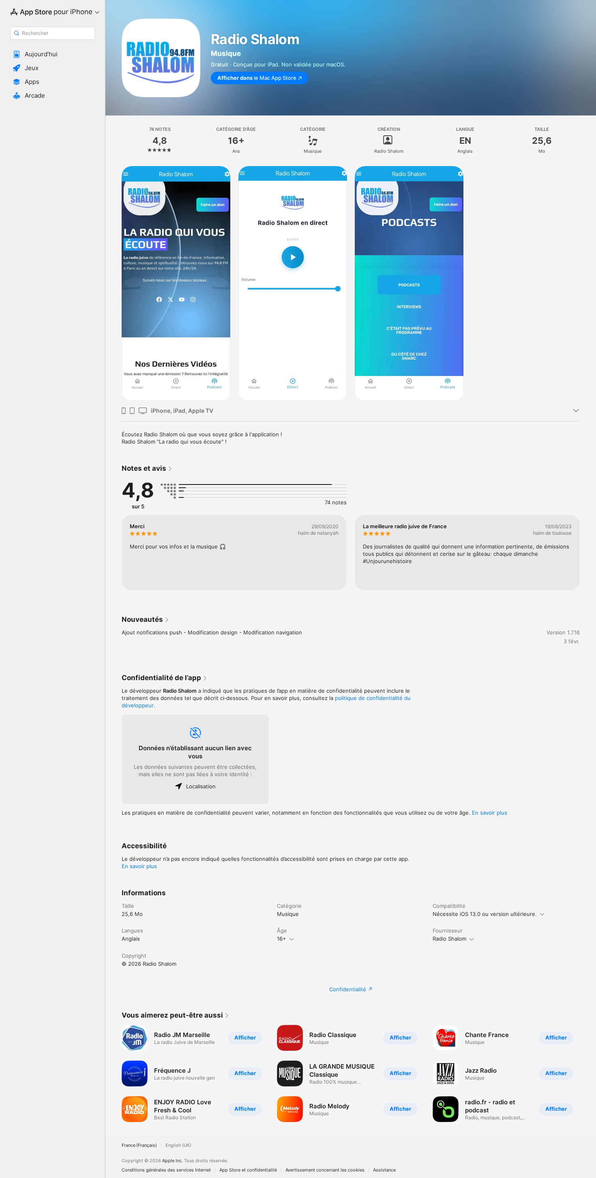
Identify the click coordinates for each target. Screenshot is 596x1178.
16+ (281, 938)
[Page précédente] (113, 553)
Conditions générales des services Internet (166, 1170)
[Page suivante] (588, 553)
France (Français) (139, 1145)
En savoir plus (489, 812)
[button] (52, 54)
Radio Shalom (449, 938)
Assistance (384, 1170)
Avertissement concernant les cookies (324, 1170)
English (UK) (178, 1145)
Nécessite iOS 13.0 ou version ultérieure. (485, 914)
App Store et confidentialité (248, 1170)
